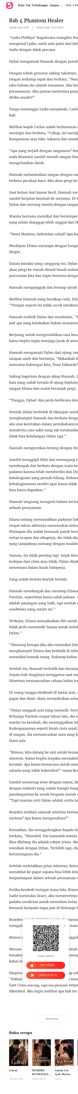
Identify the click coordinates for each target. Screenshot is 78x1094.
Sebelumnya (51, 1018)
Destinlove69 (16, 1079)
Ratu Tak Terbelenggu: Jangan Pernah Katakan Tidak (40, 5)
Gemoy (58, 1079)
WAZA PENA (39, 1079)
